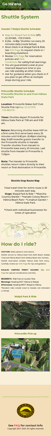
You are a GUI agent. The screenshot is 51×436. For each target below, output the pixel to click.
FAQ (17, 425)
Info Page (15, 50)
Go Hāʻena (11, 4)
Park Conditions (14, 60)
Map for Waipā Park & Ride (20, 35)
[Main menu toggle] (45, 4)
